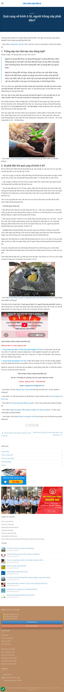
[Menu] (2, 3)
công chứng (44, 688)
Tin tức (32, 13)
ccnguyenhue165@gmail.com (34, 385)
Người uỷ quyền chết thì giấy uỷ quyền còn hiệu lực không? (30, 410)
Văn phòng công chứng (8, 649)
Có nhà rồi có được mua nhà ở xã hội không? (20, 548)
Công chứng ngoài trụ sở (18, 158)
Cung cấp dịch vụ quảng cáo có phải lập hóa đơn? (22, 589)
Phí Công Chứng (6, 462)
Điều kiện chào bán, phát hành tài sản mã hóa (20, 595)
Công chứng (5, 451)
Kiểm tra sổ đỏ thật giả (7, 655)
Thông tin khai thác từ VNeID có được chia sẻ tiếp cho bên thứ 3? (27, 583)
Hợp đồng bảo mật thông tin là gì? (17, 572)
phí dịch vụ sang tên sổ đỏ (26, 416)
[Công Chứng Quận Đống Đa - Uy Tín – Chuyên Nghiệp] (32, 3)
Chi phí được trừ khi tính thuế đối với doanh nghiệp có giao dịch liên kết (28, 577)
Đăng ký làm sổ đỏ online (24, 389)
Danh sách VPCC (6, 641)
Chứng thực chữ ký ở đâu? (19, 44)
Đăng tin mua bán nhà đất (8, 664)
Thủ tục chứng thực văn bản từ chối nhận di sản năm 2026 (25, 560)
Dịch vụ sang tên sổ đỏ (7, 652)
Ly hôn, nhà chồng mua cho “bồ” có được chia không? (23, 554)
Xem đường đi (32, 622)
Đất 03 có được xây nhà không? (16, 566)
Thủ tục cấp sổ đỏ (7, 455)
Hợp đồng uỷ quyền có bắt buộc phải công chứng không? (29, 297)
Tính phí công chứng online (9, 661)
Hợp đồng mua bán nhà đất (9, 658)
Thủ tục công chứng (7, 458)
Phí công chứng (33, 626)
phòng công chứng (54, 688)
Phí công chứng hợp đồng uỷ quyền (22, 403)
